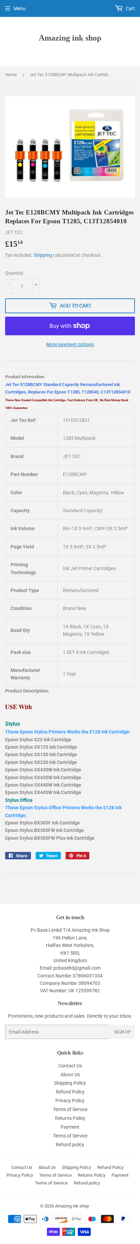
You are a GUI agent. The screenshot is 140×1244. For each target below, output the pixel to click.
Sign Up (122, 1032)
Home (11, 74)
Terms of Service (70, 1109)
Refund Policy (70, 1091)
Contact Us (70, 1065)
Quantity (14, 273)
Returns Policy (70, 1118)
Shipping (43, 255)
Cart (130, 8)
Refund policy (70, 1144)
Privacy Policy (70, 1100)
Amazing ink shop (70, 37)
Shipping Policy (70, 1083)
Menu (19, 8)
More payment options (70, 344)
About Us (70, 1074)
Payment (70, 1127)
